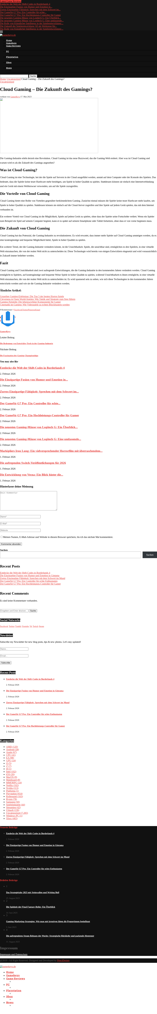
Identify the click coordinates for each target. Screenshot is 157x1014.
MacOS (11, 777)
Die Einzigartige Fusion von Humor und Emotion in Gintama (29, 575)
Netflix (12, 785)
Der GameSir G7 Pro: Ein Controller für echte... (23, 12)
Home (9, 40)
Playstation (12, 57)
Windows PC (14, 815)
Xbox (8, 62)
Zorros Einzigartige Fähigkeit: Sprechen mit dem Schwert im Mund (32, 578)
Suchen (4, 550)
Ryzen (11, 799)
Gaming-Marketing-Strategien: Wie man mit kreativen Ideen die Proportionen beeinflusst (48, 921)
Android (12, 749)
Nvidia (12, 788)
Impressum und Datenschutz (13, 954)
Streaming (13, 807)
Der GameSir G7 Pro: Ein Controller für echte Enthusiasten (28, 581)
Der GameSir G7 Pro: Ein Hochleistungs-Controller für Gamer (30, 15)
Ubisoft (12, 810)
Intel (11, 771)
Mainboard (13, 780)
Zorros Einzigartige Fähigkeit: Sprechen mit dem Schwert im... (30, 9)
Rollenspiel (14, 796)
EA (10, 757)
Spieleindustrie (15, 804)
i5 (8, 763)
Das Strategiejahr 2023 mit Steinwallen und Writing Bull (32, 892)
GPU (11, 760)
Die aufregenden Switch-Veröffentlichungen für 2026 (33, 462)
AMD (12, 746)
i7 (8, 766)
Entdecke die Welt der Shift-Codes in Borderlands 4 (25, 4)
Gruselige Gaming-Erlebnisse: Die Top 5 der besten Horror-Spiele (32, 296)
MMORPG (14, 782)
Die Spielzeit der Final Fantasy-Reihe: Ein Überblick (30, 907)
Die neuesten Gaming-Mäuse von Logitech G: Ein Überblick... (30, 18)
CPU (11, 755)
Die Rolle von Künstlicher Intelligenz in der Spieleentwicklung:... (31, 23)
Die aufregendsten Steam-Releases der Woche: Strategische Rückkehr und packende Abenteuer (50, 936)
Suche (33, 76)
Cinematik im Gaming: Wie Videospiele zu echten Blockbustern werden (35, 304)
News (9, 68)
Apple (11, 752)
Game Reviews (13, 46)
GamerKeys (15, 96)
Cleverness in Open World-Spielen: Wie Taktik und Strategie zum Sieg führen (37, 299)
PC (7, 51)
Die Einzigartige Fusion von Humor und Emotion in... (26, 7)
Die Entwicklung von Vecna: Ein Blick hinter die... (31, 474)
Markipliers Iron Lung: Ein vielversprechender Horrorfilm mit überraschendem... (51, 451)
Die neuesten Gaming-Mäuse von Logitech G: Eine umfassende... (32, 20)
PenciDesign (63, 960)
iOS (10, 774)
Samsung (13, 802)
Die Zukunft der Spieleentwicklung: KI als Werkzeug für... (28, 26)
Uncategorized (14, 79)
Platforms (12, 791)
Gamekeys (11, 43)
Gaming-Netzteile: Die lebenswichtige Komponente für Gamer (30, 302)
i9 (8, 769)
